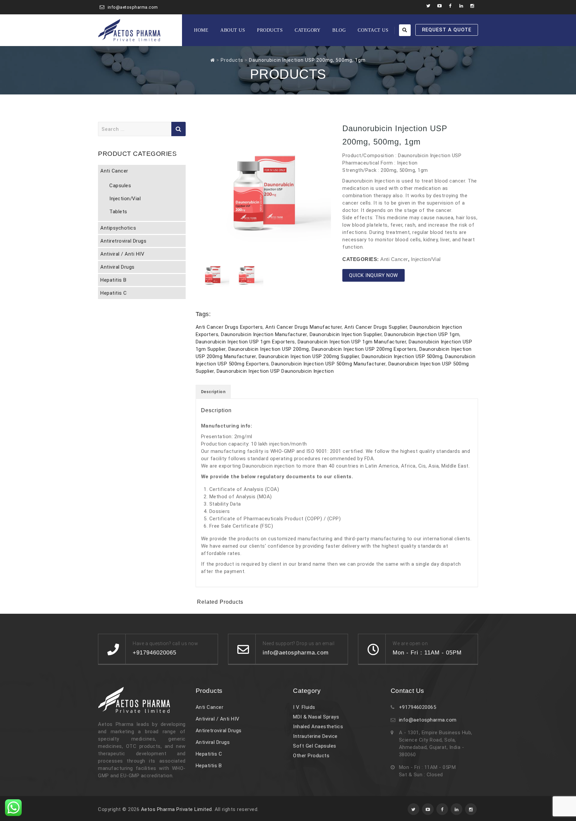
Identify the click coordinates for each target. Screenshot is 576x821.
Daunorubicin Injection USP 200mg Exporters (364, 349)
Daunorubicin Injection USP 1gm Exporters (245, 342)
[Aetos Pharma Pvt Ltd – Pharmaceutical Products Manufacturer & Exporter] (129, 30)
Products (270, 30)
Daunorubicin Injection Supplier (346, 334)
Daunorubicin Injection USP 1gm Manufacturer (352, 342)
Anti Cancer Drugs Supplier (375, 327)
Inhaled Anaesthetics (318, 727)
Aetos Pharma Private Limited (176, 809)
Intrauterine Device (315, 736)
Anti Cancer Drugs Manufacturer (303, 327)
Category (307, 30)
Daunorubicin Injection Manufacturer (264, 334)
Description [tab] (213, 391)
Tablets (118, 212)
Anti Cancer (394, 259)
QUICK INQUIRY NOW (373, 275)
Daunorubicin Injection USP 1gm (421, 334)
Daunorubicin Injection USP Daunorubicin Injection (275, 371)
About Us (232, 30)
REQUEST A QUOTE (446, 30)
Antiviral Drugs (117, 267)
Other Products (311, 756)
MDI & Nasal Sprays (316, 717)
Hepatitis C (113, 293)
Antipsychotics (118, 228)
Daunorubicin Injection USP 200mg (268, 349)
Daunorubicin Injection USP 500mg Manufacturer (328, 364)
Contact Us (373, 30)
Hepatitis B (113, 280)
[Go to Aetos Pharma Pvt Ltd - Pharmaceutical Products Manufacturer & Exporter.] (212, 60)
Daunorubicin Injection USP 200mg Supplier (309, 356)
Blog (339, 30)
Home (201, 30)
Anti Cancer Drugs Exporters (229, 327)
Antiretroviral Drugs (123, 241)
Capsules (120, 186)
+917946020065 (417, 707)
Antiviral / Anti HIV (122, 254)
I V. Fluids (304, 707)
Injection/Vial (426, 259)
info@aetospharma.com (133, 7)
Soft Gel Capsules (314, 746)
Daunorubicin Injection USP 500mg (402, 356)
